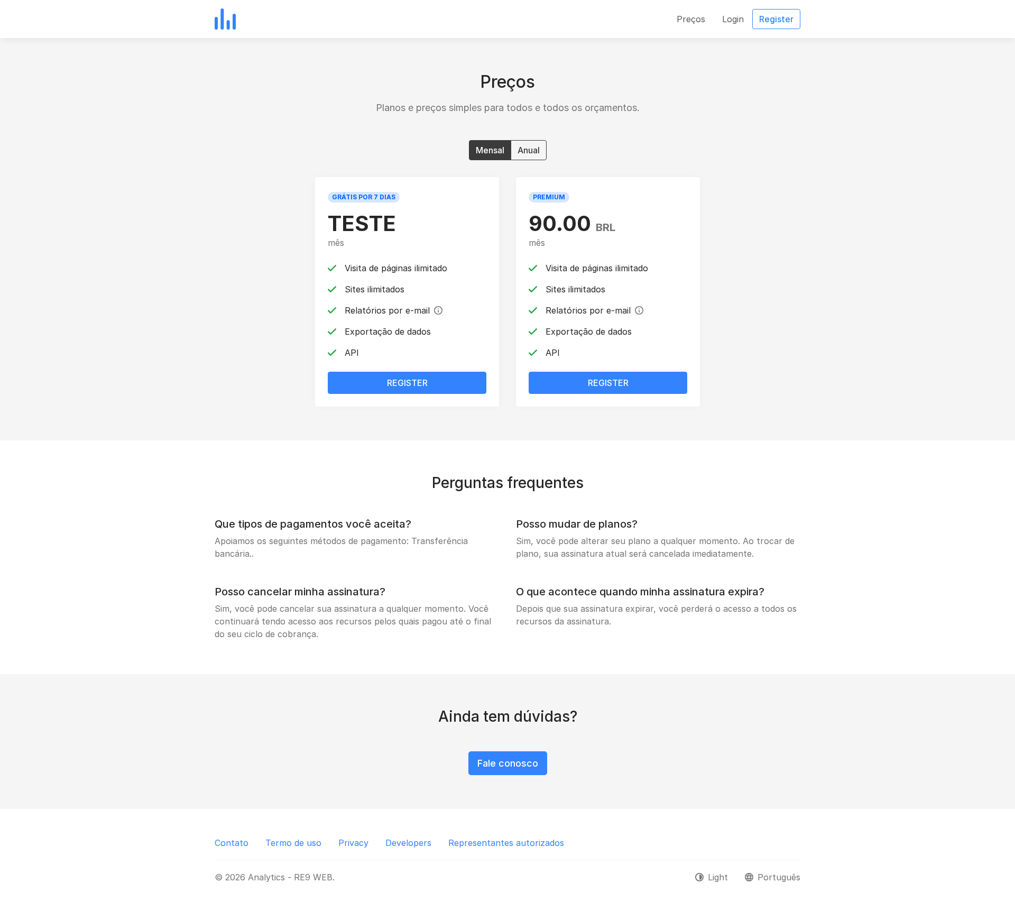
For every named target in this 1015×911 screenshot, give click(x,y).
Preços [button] (691, 19)
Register (407, 383)
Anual (529, 150)
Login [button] (733, 19)
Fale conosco (507, 763)
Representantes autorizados (506, 843)
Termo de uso (293, 843)
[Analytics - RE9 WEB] (225, 19)
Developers (408, 843)
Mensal (490, 150)
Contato (231, 843)
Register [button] (776, 19)
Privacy (353, 843)
